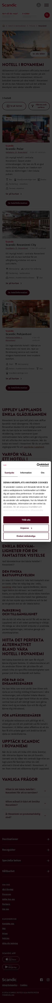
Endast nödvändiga (26, 536)
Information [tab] (26, 472)
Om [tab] (42, 472)
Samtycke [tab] (9, 472)
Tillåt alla (26, 520)
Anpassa (24, 528)
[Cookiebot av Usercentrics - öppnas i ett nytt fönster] (37, 465)
